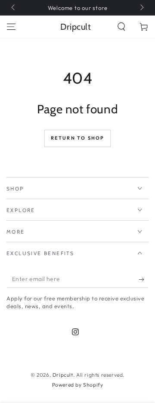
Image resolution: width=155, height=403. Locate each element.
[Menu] (11, 26)
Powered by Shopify (77, 384)
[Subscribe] (144, 279)
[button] (121, 26)
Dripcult (63, 375)
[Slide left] (13, 8)
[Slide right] (141, 8)
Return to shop (78, 138)
